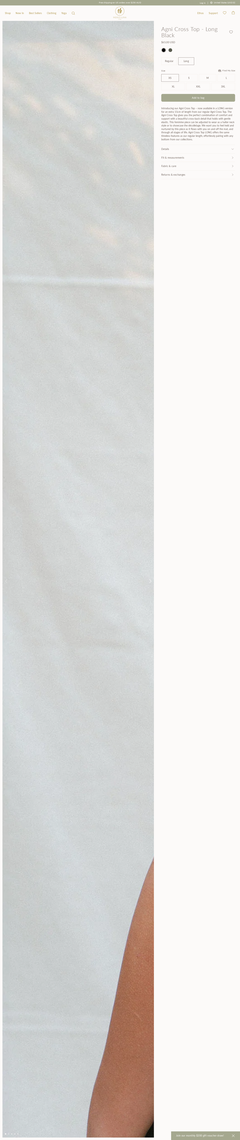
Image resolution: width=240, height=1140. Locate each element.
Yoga (64, 13)
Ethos (200, 13)
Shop (8, 13)
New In (20, 13)
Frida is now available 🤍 (120, 2)
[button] (73, 13)
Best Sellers (35, 13)
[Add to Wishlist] (231, 32)
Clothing (51, 13)
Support (213, 13)
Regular (169, 61)
